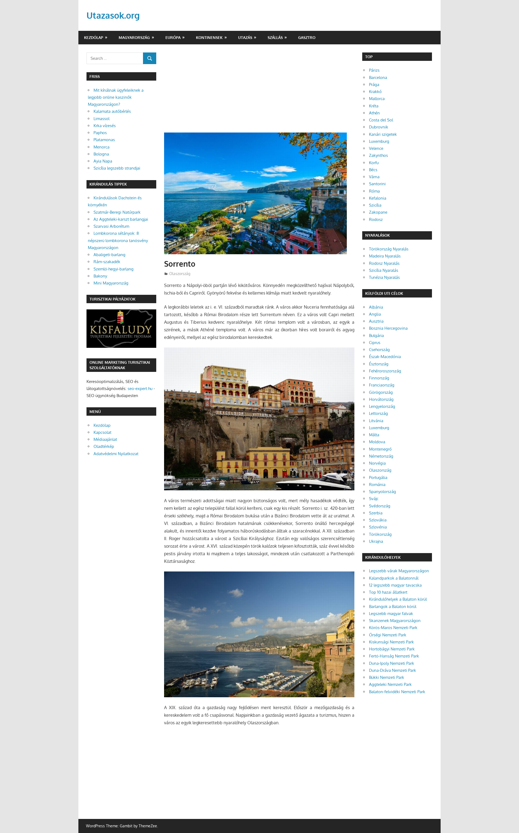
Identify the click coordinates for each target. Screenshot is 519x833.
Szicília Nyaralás (383, 270)
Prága (374, 84)
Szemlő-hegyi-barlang (114, 269)
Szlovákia (378, 520)
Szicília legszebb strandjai (117, 168)
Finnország (379, 378)
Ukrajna (376, 541)
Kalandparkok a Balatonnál (393, 578)
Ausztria (376, 321)
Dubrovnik (378, 127)
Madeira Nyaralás (385, 256)
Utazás (245, 37)
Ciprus (374, 342)
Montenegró (380, 449)
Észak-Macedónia (385, 356)
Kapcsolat (102, 432)
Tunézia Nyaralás (384, 277)
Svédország (379, 505)
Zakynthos (378, 155)
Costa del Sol (381, 120)
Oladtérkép (104, 446)
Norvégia (377, 463)
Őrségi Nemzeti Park (387, 634)
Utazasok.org (113, 15)
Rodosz (376, 219)
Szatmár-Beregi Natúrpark (117, 212)
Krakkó (375, 91)
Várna (374, 176)
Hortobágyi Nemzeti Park (392, 649)
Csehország (379, 349)
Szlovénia (378, 527)
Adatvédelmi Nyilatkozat (116, 453)
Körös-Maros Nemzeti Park (393, 627)
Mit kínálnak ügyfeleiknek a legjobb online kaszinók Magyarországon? (116, 97)
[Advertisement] (259, 92)
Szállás (275, 37)
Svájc (373, 498)
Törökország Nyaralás (388, 249)
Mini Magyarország (111, 283)
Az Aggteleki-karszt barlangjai (121, 219)
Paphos (100, 132)
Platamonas (104, 139)
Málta (374, 434)
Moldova (377, 441)
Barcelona (378, 77)
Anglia (375, 314)
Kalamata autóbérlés (112, 111)
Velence (376, 148)
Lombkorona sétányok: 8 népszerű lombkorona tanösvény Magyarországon (118, 240)
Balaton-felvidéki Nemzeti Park (397, 691)
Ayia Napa (103, 161)
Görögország (381, 392)
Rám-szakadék (107, 261)
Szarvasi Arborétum (111, 226)
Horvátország (381, 399)
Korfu (374, 162)
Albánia (376, 307)
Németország (381, 456)
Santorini (377, 183)
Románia (377, 484)
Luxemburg (379, 141)
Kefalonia (377, 198)
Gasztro (306, 37)
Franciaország (381, 385)
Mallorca (377, 98)
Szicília (375, 205)
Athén (374, 112)
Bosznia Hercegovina (388, 328)
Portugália (378, 477)
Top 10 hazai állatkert (388, 592)
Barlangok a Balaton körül (392, 606)
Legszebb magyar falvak (391, 613)
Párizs (374, 70)
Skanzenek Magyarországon (395, 620)
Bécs (373, 169)
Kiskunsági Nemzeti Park (391, 641)
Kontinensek (209, 37)
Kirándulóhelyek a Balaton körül (398, 599)
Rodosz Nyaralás (384, 263)
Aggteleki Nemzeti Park (390, 684)
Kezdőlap (93, 37)
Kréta (373, 105)
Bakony (100, 276)
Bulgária (376, 335)
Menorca (101, 147)
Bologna (101, 154)
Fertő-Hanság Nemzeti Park (394, 656)
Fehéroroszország (385, 370)
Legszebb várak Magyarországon (399, 570)
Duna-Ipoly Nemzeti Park (391, 663)
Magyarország (134, 37)
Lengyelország (382, 406)
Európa (173, 37)
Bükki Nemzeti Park (386, 677)
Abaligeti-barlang (109, 254)
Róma (374, 191)
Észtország (378, 363)
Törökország (380, 534)
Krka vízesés (105, 125)
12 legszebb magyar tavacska (395, 585)
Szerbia (375, 512)
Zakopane (378, 212)
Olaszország (179, 273)
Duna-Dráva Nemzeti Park (392, 670)
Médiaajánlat (105, 439)
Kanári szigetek (383, 134)
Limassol (101, 118)
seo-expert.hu (140, 388)
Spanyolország (382, 491)
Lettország (378, 413)
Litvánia (376, 420)
